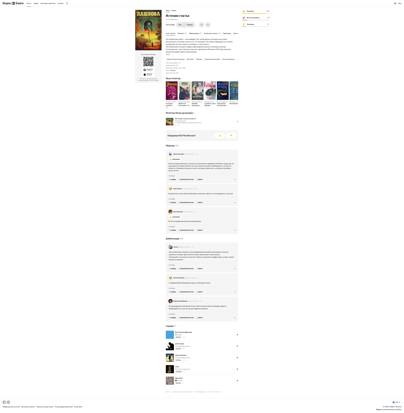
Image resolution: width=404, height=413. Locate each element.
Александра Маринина (186, 102)
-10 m (195, 188)
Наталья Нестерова (199, 102)
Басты (29, 3)
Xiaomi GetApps (154, 80)
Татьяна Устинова (172, 102)
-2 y (196, 211)
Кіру (399, 3)
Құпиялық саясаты (28, 407)
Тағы (168, 54)
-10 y (192, 247)
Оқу (180, 25)
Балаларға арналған (48, 3)
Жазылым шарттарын (45, 407)
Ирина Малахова (178, 154)
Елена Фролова (178, 211)
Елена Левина (177, 188)
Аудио (36, 3)
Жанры (173, 70)
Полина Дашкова (171, 19)
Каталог (61, 3)
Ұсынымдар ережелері (64, 407)
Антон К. (176, 247)
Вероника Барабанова (180, 301)
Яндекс (379, 409)
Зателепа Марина (178, 278)
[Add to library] (237, 122)
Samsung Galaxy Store (151, 78)
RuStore (142, 78)
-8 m (196, 154)
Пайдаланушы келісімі (11, 407)
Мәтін (168, 10)
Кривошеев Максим (194, 122)
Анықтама (78, 407)
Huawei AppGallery (143, 80)
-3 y (198, 278)
